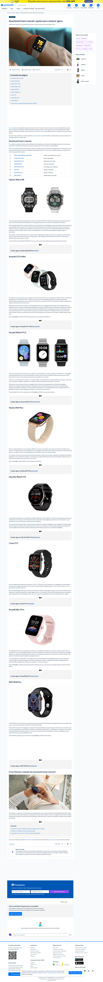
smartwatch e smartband (31, 839)
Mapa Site (33, 956)
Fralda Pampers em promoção (59, 956)
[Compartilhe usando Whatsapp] (68, 70)
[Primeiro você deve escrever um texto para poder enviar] (70, 935)
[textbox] (40, 935)
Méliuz (32, 966)
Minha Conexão (34, 967)
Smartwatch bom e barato (17, 78)
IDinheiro (33, 962)
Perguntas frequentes (79, 951)
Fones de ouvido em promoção (59, 951)
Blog (14, 12)
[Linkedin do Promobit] (89, 971)
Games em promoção (57, 952)
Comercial (33, 947)
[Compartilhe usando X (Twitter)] (65, 70)
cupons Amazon (53, 839)
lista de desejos (37, 135)
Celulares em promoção (58, 949)
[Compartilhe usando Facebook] (62, 70)
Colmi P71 (13, 95)
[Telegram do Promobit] (93, 971)
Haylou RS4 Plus (15, 89)
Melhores (18, 12)
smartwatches (14, 128)
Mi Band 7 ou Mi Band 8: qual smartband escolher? (23, 831)
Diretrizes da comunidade (80, 947)
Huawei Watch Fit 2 (16, 86)
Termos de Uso (34, 954)
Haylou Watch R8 (15, 81)
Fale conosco (33, 949)
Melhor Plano (34, 964)
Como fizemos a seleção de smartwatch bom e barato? (24, 103)
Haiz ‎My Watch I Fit (16, 92)
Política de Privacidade (36, 952)
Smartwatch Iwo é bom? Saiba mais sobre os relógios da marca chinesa (28, 828)
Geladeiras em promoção (58, 954)
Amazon (36, 250)
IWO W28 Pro (14, 100)
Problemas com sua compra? (81, 952)
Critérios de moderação (80, 949)
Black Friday (55, 947)
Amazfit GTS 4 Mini (15, 83)
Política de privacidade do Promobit (37, 894)
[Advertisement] (85, 23)
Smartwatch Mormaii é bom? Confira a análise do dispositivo (25, 833)
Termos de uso (27, 894)
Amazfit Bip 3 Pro (15, 97)
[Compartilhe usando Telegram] (70, 70)
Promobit (9, 12)
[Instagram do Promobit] (85, 971)
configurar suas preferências (49, 972)
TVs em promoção (57, 957)
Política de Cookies (35, 951)
